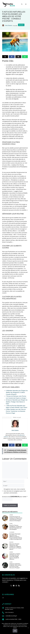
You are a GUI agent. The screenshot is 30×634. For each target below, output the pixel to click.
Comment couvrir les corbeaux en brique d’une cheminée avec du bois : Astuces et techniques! (15, 518)
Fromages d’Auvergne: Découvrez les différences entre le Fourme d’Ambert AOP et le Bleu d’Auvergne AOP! (15, 536)
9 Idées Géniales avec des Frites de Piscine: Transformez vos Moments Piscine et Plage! (16, 411)
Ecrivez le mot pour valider (14, 496)
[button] (22, 4)
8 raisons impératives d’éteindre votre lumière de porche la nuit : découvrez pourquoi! (15, 565)
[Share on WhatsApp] (25, 56)
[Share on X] (5, 56)
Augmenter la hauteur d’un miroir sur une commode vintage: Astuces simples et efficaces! (14, 556)
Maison (21, 25)
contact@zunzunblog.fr (11, 616)
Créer (11, 514)
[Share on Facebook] (12, 56)
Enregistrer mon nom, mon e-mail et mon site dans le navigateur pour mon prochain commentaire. (15, 491)
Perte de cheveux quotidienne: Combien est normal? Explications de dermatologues (15, 527)
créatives (6, 436)
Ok (15, 630)
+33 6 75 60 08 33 (9, 612)
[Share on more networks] (18, 56)
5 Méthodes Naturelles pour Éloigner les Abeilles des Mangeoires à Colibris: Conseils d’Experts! (17, 392)
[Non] (28, 628)
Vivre (10, 523)
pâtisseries (22, 435)
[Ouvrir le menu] (3, 598)
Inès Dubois (8, 25)
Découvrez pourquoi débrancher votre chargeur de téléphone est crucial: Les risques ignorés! (15, 546)
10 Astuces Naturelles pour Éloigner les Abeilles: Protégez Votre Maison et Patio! (16, 401)
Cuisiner (11, 532)
